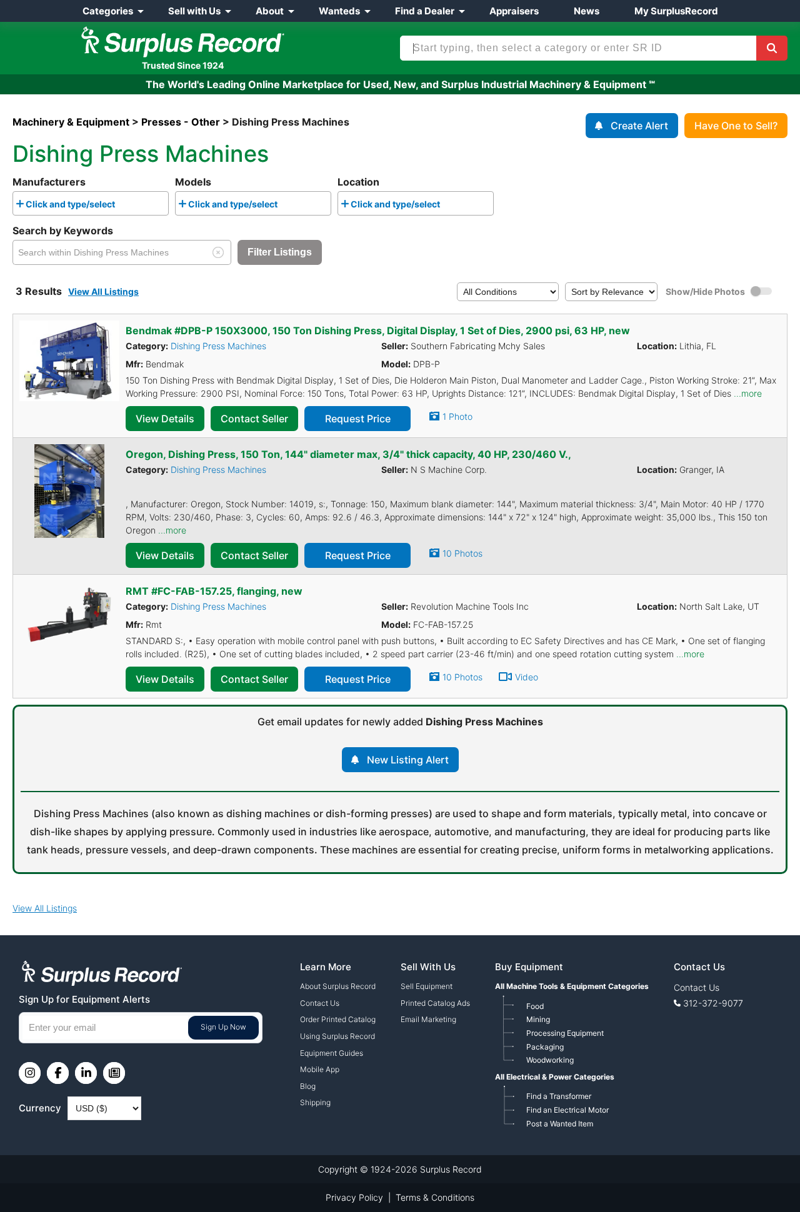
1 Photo (457, 416)
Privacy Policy (354, 1197)
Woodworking (550, 1060)
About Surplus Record (338, 986)
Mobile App (319, 1069)
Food (535, 1006)
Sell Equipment (426, 986)
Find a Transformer (558, 1096)
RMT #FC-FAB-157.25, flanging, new (214, 591)
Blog (308, 1086)
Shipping (315, 1102)
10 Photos (462, 553)
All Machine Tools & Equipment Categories (572, 986)
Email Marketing (428, 1019)
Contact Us (319, 1003)
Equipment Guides (331, 1053)
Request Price (358, 418)
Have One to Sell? (736, 125)
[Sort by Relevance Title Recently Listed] (611, 291)
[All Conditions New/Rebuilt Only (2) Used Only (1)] (508, 291)
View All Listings (103, 291)
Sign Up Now (223, 1026)
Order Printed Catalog (338, 1019)
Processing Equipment (565, 1033)
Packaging (545, 1046)
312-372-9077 (713, 1003)
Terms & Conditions (435, 1197)
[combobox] (90, 203)
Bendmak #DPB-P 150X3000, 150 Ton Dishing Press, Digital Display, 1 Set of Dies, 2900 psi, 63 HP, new (378, 330)
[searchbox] (121, 206)
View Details (165, 418)
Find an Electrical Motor (567, 1110)
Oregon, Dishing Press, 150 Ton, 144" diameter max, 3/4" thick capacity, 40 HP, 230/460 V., (348, 454)
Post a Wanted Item (559, 1123)
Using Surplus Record (337, 1036)
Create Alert (639, 125)
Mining (538, 1019)
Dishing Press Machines (218, 345)
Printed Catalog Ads (435, 1003)
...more (748, 393)
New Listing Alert (408, 759)
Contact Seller (254, 418)
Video (526, 677)
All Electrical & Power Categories (554, 1076)
